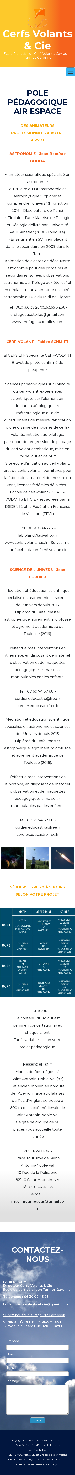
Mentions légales (35, 1445)
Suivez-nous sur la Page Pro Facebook (34, 1315)
